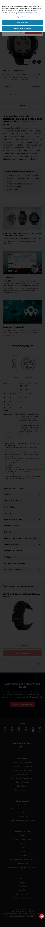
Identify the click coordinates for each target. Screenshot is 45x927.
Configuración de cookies (22, 17)
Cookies (20, 13)
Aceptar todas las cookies (22, 28)
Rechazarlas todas (22, 22)
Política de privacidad (30, 13)
